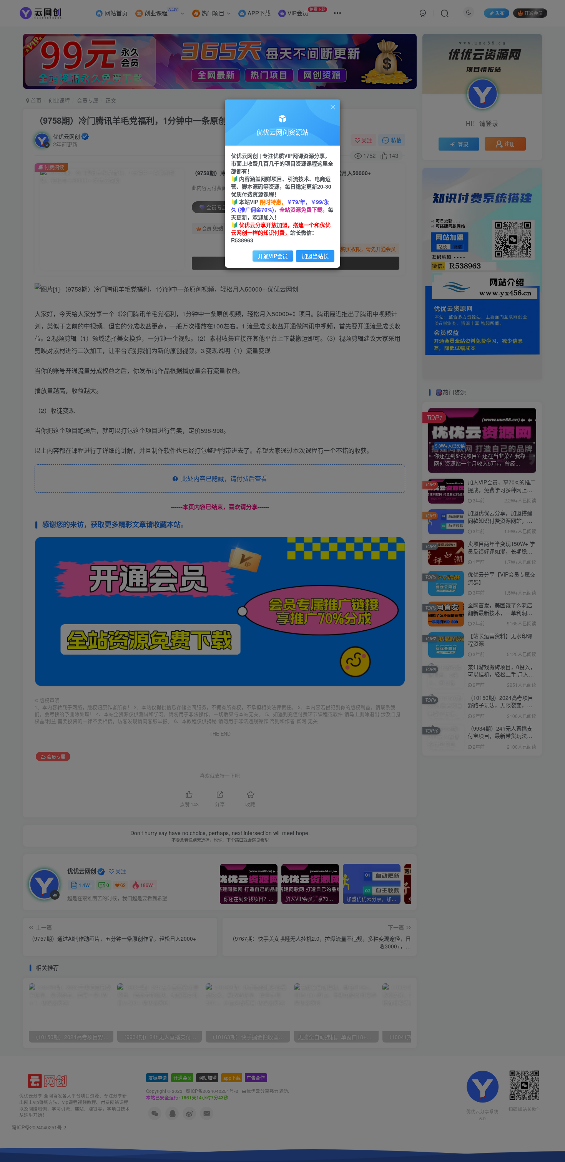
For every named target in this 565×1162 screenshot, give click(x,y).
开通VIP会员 (273, 256)
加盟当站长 (315, 256)
